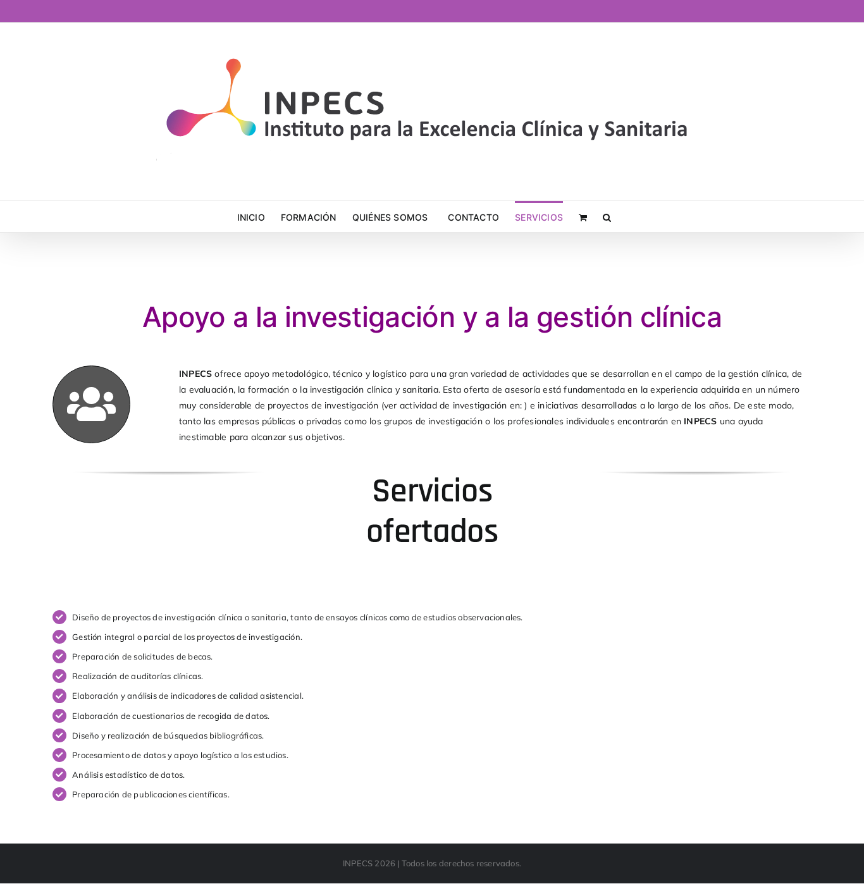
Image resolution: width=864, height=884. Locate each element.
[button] (607, 216)
